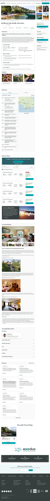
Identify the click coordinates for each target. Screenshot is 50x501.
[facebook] (2, 491)
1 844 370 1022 (38, 3)
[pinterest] (8, 491)
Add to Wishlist (43, 28)
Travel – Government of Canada (41, 484)
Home (2, 20)
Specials (28, 3)
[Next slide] (33, 79)
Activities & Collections (14, 3)
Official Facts (26, 480)
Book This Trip (30, 203)
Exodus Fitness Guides (28, 484)
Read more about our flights (18, 163)
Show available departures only (8, 169)
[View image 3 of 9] (46, 9)
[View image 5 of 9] (46, 16)
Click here (39, 41)
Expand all (32, 95)
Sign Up (31, 470)
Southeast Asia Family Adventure (41, 49)
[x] (4, 491)
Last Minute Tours (19, 3)
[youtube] (11, 491)
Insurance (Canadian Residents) (17, 480)
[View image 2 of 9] (39, 9)
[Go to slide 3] (18, 244)
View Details (6, 217)
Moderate (9, 47)
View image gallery (32, 18)
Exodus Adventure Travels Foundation (41, 483)
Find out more (29, 64)
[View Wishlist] (34, 3)
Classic (24, 47)
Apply (32, 167)
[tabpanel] (18, 123)
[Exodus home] (3, 3)
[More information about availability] (16, 174)
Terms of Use (38, 480)
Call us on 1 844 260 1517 (17, 161)
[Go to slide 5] (31, 244)
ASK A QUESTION (45, 3)
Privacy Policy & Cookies (16, 484)
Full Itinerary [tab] (26, 92)
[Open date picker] (14, 167)
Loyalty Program (4, 483)
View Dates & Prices (43, 26)
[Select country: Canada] (43, 1)
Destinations (8, 3)
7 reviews (8, 441)
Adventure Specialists (27, 483)
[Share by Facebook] (45, 20)
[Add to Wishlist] (15, 428)
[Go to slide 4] (25, 244)
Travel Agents (3, 484)
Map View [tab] (10, 92)
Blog (30, 3)
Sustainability (3, 480)
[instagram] (6, 491)
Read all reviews (18, 417)
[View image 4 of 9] (39, 16)
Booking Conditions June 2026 (17, 483)
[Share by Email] (48, 20)
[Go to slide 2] (12, 244)
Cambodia (8, 20)
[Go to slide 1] (5, 244)
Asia (4, 20)
